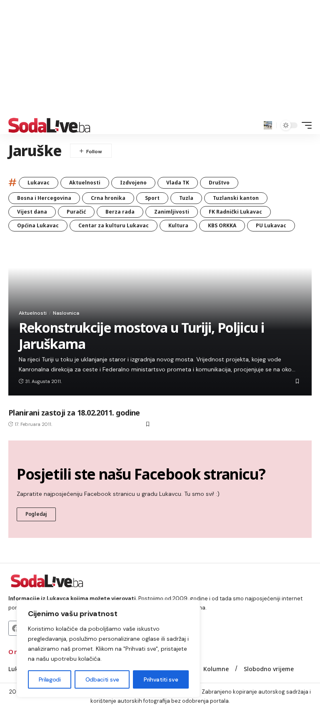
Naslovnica (66, 313)
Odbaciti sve (102, 679)
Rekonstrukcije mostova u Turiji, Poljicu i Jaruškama (141, 335)
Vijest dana (32, 211)
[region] (108, 648)
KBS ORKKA (222, 225)
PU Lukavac (271, 225)
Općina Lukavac (38, 225)
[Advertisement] (160, 58)
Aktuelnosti (84, 182)
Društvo (219, 182)
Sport (152, 198)
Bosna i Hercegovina (44, 198)
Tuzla (186, 198)
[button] (268, 125)
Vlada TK (177, 182)
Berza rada (120, 211)
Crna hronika (108, 198)
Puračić (76, 211)
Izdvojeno (133, 182)
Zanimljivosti (171, 211)
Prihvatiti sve (161, 679)
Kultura (178, 225)
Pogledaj (36, 513)
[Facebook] (15, 628)
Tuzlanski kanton (236, 198)
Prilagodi (50, 679)
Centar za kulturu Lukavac (113, 225)
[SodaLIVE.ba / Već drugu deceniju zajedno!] (49, 125)
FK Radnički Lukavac (235, 211)
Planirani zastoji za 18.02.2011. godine (74, 413)
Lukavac (39, 182)
